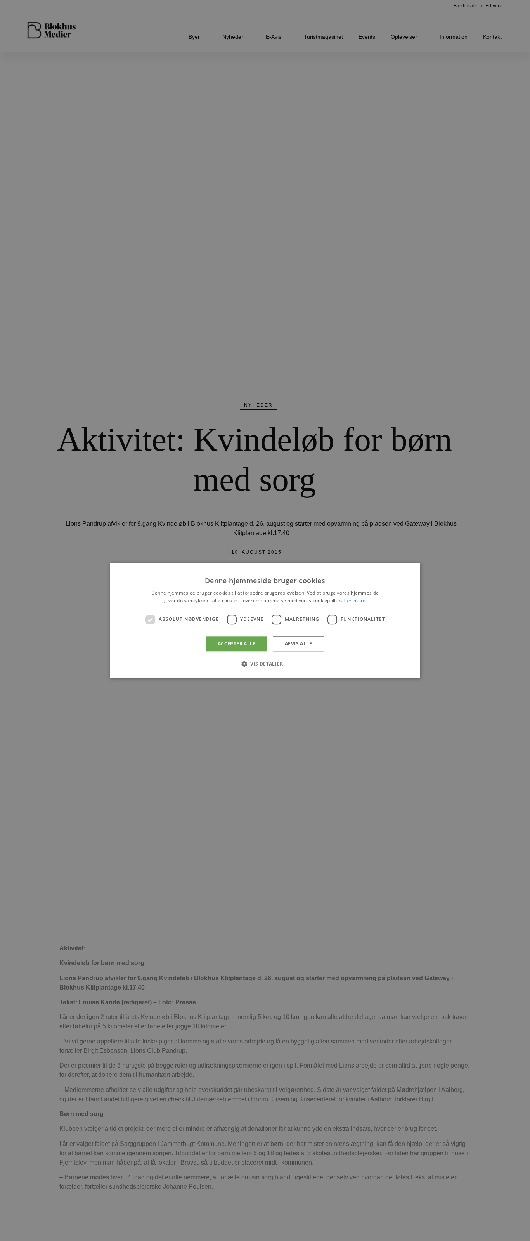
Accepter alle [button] (237, 643)
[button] (265, 664)
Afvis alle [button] (298, 643)
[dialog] (265, 620)
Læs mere (354, 601)
